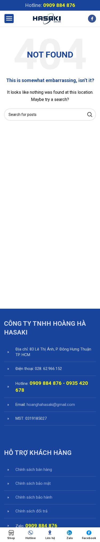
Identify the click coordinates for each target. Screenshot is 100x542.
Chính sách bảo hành (33, 497)
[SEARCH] (90, 114)
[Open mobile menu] (9, 18)
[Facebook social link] (92, 19)
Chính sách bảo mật (33, 483)
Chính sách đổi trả (31, 511)
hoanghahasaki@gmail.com (51, 404)
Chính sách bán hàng (33, 469)
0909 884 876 (59, 5)
